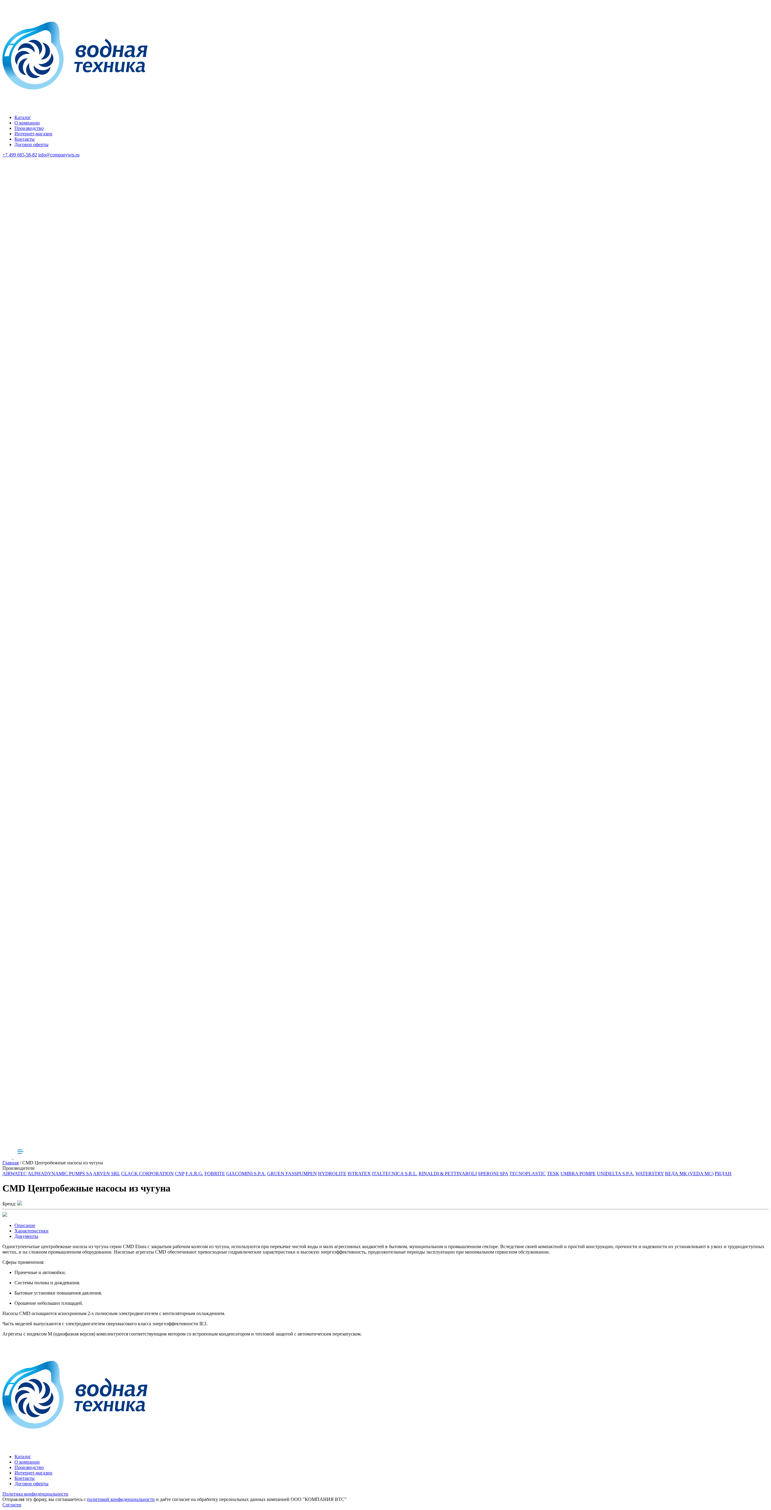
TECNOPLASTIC (527, 1173)
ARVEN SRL (106, 1173)
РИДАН (723, 1173)
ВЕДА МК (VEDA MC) (689, 1173)
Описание (24, 1225)
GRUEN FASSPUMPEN (292, 1173)
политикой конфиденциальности (121, 1499)
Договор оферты (31, 144)
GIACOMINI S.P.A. (246, 1173)
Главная (10, 1162)
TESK (553, 1173)
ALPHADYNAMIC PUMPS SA (60, 1173)
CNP (179, 1173)
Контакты (24, 139)
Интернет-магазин (33, 133)
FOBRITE (214, 1173)
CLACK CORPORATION (147, 1173)
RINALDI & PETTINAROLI (448, 1173)
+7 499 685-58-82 (19, 154)
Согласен (11, 1504)
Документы (26, 1236)
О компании (27, 122)
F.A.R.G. (194, 1173)
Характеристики (31, 1230)
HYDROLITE (332, 1173)
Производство (29, 128)
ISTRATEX (359, 1173)
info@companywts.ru (59, 154)
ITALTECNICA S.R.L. (394, 1173)
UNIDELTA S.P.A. (615, 1173)
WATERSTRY (649, 1173)
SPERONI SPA (493, 1173)
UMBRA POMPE (578, 1173)
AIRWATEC (14, 1173)
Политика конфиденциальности (35, 1493)
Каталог (22, 117)
